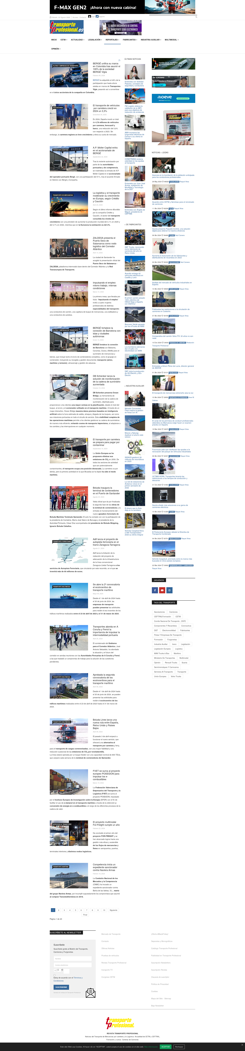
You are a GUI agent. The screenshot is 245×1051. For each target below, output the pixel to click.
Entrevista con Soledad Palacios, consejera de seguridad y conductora (134, 83)
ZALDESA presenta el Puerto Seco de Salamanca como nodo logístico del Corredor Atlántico (104, 243)
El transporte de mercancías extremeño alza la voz (172, 393)
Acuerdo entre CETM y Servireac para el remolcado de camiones (173, 203)
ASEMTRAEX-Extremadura (178, 397)
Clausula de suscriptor (160, 977)
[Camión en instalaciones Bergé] (69, 158)
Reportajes (112, 39)
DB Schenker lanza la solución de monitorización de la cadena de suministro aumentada (106, 380)
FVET (54, 773)
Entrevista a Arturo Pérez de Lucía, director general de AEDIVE (173, 367)
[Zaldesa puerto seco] (69, 249)
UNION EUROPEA (174, 539)
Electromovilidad (169, 630)
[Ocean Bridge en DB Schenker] (69, 387)
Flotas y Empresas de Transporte (65, 66)
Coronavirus (186, 625)
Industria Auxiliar (150, 39)
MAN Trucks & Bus (161, 653)
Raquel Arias (184, 181)
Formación (158, 639)
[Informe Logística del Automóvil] (69, 116)
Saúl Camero (180, 235)
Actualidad (77, 39)
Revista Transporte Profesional (113, 962)
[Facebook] (155, 590)
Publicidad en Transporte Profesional (166, 955)
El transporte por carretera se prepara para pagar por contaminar (106, 442)
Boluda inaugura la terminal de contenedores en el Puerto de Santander (106, 490)
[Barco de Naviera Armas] (69, 875)
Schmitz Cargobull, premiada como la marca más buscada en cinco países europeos (172, 560)
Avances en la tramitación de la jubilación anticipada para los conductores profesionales (173, 176)
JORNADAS (56, 285)
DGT (156, 630)
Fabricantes (129, 39)
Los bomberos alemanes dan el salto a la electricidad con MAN (135, 349)
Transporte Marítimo (61, 150)
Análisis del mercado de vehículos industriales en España (172, 283)
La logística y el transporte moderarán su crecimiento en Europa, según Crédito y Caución (106, 197)
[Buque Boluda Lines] (69, 731)
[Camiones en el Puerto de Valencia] (69, 782)
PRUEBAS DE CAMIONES (177, 343)
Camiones (173, 612)
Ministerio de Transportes (164, 658)
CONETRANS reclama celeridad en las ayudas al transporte (134, 161)
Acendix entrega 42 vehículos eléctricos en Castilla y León (134, 275)
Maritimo (177, 653)
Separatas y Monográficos (161, 941)
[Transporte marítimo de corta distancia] (69, 595)
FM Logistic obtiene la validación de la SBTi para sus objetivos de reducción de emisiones (134, 109)
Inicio (54, 39)
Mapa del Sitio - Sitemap (161, 998)
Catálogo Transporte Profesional (164, 948)
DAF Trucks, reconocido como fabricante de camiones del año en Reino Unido (134, 250)
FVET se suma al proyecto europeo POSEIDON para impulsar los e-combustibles (106, 775)
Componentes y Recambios (165, 625)
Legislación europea (162, 648)
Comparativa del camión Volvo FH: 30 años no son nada (172, 337)
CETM (63, 39)
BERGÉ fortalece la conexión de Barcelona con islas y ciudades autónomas (107, 332)
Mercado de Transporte (110, 934)
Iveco (174, 644)
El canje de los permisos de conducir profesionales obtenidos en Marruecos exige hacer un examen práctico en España (172, 422)
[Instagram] (169, 590)
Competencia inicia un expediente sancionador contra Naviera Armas (105, 867)
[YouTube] (162, 590)
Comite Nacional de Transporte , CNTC (170, 621)
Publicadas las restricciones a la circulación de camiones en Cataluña (171, 310)
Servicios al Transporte (62, 824)
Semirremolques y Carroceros (181, 565)
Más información (151, 1047)
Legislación (94, 39)
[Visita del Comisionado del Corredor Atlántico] (69, 637)
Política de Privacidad (160, 984)
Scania (184, 662)
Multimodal (171, 39)
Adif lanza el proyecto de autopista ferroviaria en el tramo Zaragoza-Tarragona (106, 541)
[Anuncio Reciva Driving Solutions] (173, 64)
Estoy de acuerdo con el (68, 979)
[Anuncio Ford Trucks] (122, 7)
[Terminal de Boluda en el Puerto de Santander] (69, 499)
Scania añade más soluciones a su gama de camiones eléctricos (170, 506)
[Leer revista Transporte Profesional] (173, 127)
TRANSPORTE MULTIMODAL (61, 587)
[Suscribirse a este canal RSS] (120, 60)
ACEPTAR (166, 1047)
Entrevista (173, 373)
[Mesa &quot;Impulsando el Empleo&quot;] (69, 294)
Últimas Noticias (107, 948)
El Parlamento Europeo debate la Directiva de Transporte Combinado (170, 533)
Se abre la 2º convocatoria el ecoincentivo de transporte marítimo (106, 587)
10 (104, 910)
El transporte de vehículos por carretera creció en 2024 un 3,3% (106, 108)
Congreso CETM (108, 977)
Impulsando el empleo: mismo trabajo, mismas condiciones (105, 285)
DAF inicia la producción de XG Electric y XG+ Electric (134, 373)
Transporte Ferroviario (62, 541)
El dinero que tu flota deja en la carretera (133, 509)
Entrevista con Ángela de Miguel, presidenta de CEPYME (135, 211)
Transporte (181, 671)
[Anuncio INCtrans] (147, 27)
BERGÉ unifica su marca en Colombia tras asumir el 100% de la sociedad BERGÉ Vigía (106, 67)
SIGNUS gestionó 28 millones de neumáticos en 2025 (134, 459)
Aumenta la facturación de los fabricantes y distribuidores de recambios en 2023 (169, 256)
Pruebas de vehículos (110, 955)
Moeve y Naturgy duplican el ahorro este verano (134, 435)
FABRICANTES (173, 289)
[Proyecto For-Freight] (69, 833)
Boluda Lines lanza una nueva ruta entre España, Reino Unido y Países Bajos (106, 724)
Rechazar (179, 1047)
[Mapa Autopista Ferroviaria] (69, 550)
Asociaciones (159, 612)
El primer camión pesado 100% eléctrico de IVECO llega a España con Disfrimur (135, 301)
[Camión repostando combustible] (69, 450)
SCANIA (171, 235)
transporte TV (107, 970)
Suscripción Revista (159, 970)
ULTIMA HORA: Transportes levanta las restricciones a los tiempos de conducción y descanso (169, 478)
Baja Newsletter (157, 1005)
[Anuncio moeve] (173, 98)
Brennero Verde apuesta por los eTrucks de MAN (135, 325)
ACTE (54, 240)
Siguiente (113, 910)
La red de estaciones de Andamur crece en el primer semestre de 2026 (134, 484)
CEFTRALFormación (162, 616)
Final (85, 914)
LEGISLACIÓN (174, 182)
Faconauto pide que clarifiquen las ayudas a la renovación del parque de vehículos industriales (171, 450)
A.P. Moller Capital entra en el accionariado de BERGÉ (105, 150)
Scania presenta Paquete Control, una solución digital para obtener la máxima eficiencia (171, 229)
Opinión (55, 48)
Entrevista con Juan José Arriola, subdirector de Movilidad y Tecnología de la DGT (135, 186)
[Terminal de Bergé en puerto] (69, 339)
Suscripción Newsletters (160, 962)
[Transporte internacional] (69, 204)
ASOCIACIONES (58, 108)
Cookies (154, 991)
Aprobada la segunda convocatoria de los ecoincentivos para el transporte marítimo (104, 679)
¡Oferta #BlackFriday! (159, 934)
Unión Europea (160, 676)
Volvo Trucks (176, 676)
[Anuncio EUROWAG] (173, 81)
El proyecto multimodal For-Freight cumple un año (106, 823)
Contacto (82, 17)
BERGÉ (96, 80)
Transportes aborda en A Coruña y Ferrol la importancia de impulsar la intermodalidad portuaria (106, 631)
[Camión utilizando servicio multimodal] (69, 686)
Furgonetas (172, 639)
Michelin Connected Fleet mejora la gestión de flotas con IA (134, 410)
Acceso (75, 17)
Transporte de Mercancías (63, 195)
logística (178, 648)
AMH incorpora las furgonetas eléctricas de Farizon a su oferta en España (134, 135)
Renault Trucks (171, 662)
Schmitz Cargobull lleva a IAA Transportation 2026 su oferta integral (134, 532)
